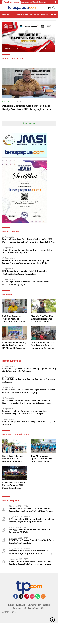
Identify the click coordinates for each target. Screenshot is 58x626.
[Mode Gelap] (49, 7)
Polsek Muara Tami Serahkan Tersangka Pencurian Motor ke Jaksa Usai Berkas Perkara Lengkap (28, 391)
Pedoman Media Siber (35, 608)
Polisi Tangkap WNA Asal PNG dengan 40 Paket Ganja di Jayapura (28, 422)
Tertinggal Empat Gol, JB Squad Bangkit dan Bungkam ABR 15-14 (29, 530)
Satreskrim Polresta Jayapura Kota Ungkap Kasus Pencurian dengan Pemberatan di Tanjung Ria (25, 412)
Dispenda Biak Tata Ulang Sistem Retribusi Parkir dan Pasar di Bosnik (42, 319)
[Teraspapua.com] (22, 8)
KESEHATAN (7, 101)
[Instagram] (32, 596)
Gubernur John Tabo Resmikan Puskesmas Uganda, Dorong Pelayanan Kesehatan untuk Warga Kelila (25, 261)
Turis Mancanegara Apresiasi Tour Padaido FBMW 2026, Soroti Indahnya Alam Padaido (42, 459)
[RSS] (43, 596)
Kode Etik (20, 605)
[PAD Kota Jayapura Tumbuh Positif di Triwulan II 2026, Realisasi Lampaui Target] (14, 306)
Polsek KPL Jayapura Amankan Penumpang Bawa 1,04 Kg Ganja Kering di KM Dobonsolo (29, 369)
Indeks (11, 605)
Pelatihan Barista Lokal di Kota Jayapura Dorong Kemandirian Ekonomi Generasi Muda (43, 345)
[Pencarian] (54, 7)
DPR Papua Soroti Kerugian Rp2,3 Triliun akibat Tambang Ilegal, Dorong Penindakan (24, 272)
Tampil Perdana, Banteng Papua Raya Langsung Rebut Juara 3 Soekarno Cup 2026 (27, 251)
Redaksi (46, 605)
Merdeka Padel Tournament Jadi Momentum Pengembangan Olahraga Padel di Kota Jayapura (31, 509)
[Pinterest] (26, 596)
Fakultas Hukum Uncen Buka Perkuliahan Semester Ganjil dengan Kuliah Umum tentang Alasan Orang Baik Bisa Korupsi (30, 552)
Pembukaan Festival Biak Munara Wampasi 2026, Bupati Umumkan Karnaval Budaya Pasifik (13, 485)
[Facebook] (15, 596)
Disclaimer (18, 608)
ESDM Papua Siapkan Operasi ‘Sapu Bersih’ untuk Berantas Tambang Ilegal (25, 283)
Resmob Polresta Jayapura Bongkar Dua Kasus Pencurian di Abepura (28, 380)
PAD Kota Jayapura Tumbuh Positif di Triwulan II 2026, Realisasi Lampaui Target (14, 319)
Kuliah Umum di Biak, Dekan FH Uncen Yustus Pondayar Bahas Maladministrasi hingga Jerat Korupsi (30, 562)
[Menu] (4, 7)
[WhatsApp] (37, 596)
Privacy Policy (34, 605)
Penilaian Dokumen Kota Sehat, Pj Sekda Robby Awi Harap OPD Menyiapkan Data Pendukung (26, 109)
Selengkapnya (29, 123)
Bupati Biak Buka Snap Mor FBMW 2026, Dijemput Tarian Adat (13, 458)
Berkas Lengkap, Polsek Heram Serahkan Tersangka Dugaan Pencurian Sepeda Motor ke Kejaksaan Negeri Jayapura (26, 401)
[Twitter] (21, 596)
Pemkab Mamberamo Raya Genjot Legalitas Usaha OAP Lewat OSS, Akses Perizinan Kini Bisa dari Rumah (14, 345)
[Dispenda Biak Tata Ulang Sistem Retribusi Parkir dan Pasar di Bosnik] (43, 306)
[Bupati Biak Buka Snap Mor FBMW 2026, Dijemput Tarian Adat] (14, 446)
